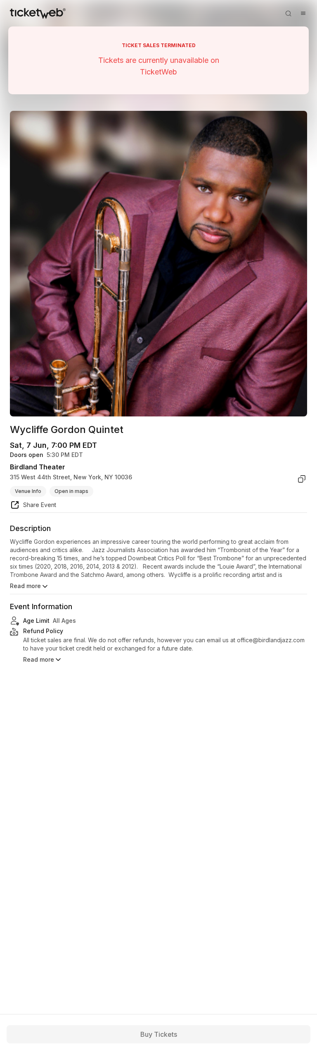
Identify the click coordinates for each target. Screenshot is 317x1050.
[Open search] (288, 13)
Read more (25, 585)
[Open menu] (303, 13)
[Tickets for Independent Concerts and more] (38, 13)
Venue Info (28, 491)
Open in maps (71, 491)
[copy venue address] (301, 479)
